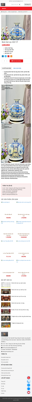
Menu (4, 8)
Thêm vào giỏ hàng (17, 60)
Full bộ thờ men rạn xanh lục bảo (18, 289)
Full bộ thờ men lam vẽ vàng (17, 303)
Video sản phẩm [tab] (17, 68)
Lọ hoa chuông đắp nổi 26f (8, 272)
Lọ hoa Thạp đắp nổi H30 (8, 253)
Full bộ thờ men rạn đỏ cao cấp (18, 296)
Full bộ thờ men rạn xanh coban (18, 283)
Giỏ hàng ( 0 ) (28, 4)
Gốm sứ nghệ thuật (12, 11)
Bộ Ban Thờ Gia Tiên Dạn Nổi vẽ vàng (20, 309)
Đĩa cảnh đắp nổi (8, 214)
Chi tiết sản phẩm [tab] (6, 68)
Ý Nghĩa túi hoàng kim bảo (17, 323)
